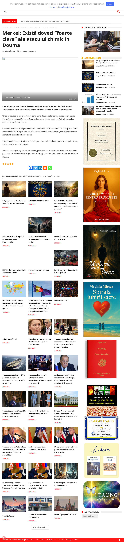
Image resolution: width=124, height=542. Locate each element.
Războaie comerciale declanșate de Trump (37, 448)
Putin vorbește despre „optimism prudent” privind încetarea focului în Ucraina (14, 485)
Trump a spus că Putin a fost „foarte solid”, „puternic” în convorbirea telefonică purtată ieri (14, 451)
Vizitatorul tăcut (61, 300)
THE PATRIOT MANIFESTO (38, 201)
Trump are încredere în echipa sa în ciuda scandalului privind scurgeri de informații (40, 379)
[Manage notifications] (4, 538)
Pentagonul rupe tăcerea (38, 270)
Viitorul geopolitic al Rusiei (65, 514)
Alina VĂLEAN (10, 51)
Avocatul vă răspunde (95, 27)
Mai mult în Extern (51, 176)
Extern (11, 28)
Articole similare (10, 176)
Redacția (50, 540)
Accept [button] (109, 4)
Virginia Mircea (101, 66)
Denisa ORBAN (101, 114)
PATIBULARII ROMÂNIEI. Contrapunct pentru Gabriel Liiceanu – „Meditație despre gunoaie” (66, 205)
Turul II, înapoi (8, 516)
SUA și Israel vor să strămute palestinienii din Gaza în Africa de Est (65, 449)
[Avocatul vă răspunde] (5, 11)
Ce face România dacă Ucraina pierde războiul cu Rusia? (39, 239)
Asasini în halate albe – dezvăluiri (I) (37, 515)
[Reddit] (45, 168)
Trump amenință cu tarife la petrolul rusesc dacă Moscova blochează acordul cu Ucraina (13, 379)
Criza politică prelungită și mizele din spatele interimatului (45, 21)
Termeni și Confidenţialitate (62, 7)
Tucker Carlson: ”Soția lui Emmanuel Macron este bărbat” (38, 413)
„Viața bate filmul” (9, 339)
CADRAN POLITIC (18, 540)
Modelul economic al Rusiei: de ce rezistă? (65, 238)
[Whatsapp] (50, 168)
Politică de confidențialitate (35, 540)
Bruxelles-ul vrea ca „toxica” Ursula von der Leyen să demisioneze (39, 342)
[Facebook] (31, 168)
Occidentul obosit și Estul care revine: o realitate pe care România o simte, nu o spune (13, 304)
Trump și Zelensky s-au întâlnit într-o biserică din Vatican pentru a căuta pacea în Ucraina (65, 343)
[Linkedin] (40, 168)
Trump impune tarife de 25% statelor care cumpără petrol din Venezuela (14, 413)
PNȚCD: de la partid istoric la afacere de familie (14, 271)
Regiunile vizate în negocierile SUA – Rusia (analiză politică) (37, 485)
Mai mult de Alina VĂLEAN (30, 176)
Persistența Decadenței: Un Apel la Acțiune (65, 484)
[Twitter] (35, 168)
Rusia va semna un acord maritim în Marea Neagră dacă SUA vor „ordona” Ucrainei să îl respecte (64, 379)
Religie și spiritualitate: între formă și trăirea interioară (14, 202)
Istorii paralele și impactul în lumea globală (66, 271)
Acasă (4, 28)
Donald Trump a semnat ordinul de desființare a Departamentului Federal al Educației (65, 415)
